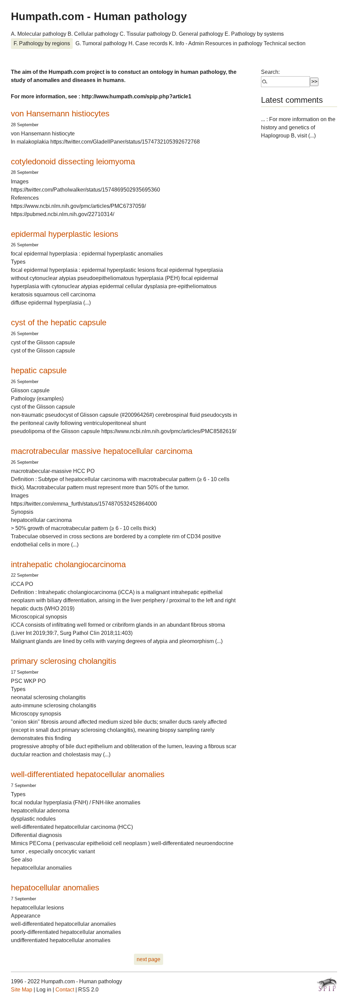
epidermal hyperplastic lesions (64, 234)
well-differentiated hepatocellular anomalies (87, 774)
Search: (270, 72)
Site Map (21, 989)
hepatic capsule (39, 370)
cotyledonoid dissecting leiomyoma (73, 161)
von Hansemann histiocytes (60, 113)
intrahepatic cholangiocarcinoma (68, 564)
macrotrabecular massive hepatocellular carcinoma (101, 451)
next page (148, 959)
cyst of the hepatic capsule (58, 322)
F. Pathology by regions (42, 43)
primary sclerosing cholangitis (63, 661)
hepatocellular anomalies (55, 887)
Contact (64, 989)
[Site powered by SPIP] (327, 984)
